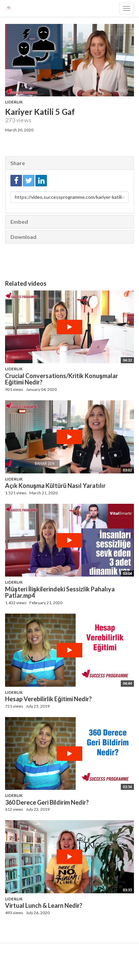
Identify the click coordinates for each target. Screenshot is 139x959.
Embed (19, 221)
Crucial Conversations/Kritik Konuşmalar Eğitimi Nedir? (61, 379)
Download (23, 237)
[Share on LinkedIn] (41, 180)
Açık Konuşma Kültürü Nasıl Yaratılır (55, 485)
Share (17, 163)
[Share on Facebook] (16, 180)
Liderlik (14, 101)
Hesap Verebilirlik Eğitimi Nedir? (48, 699)
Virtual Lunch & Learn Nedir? (43, 905)
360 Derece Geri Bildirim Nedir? (47, 802)
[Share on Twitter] (28, 180)
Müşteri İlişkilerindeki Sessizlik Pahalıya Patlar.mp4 (60, 592)
